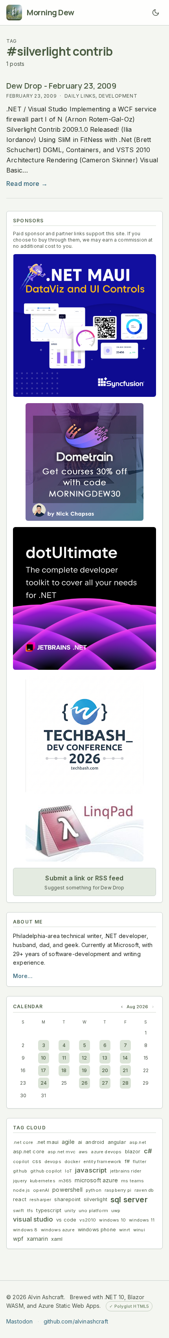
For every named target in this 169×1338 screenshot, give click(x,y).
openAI (41, 1190)
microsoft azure (96, 1180)
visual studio (33, 1219)
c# (148, 1151)
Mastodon (19, 1321)
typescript (48, 1210)
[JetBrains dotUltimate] (84, 598)
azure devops (106, 1151)
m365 (65, 1180)
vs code (66, 1220)
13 (104, 1058)
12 (84, 1058)
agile (68, 1141)
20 (105, 1070)
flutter (139, 1161)
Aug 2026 (137, 1006)
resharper (40, 1199)
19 (84, 1070)
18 (63, 1070)
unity (69, 1210)
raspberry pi (118, 1190)
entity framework (102, 1161)
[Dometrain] (84, 462)
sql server (129, 1199)
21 (125, 1070)
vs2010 (87, 1220)
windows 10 (112, 1220)
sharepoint (67, 1199)
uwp (116, 1210)
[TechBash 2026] (84, 735)
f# (127, 1161)
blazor (133, 1151)
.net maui (48, 1142)
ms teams (132, 1180)
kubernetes (42, 1180)
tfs (30, 1210)
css (36, 1161)
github (20, 1171)
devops (52, 1161)
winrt (124, 1230)
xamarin (37, 1238)
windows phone (97, 1230)
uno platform (93, 1210)
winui (139, 1230)
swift (18, 1210)
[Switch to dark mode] (156, 12)
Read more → (27, 183)
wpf (18, 1238)
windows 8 (25, 1230)
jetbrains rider (125, 1171)
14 (125, 1058)
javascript (91, 1170)
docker (72, 1161)
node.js (21, 1190)
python (93, 1190)
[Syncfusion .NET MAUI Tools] (84, 325)
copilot (21, 1161)
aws (83, 1151)
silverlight (95, 1199)
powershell (67, 1189)
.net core (23, 1142)
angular (117, 1142)
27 (105, 1083)
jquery (20, 1180)
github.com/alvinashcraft (76, 1321)
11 (64, 1058)
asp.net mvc (61, 1151)
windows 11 (141, 1220)
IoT (68, 1171)
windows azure (58, 1230)
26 (84, 1083)
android (94, 1142)
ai (80, 1142)
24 (43, 1083)
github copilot (46, 1171)
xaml (57, 1239)
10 (43, 1058)
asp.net (137, 1142)
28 (125, 1083)
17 (43, 1070)
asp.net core (28, 1151)
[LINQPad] (84, 831)
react (19, 1199)
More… (23, 976)
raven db (144, 1190)
